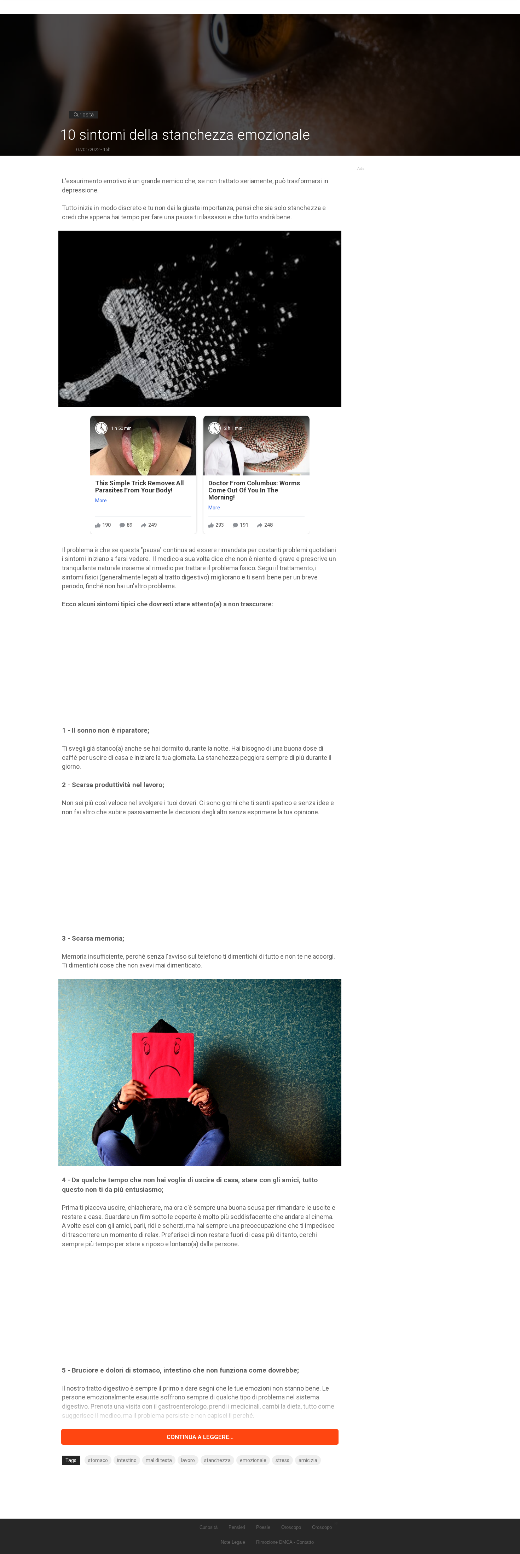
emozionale (253, 1460)
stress (282, 1460)
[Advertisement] (199, 667)
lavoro (188, 1460)
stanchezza (217, 1460)
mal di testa (159, 1460)
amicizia (308, 1460)
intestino (127, 1460)
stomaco (98, 1460)
